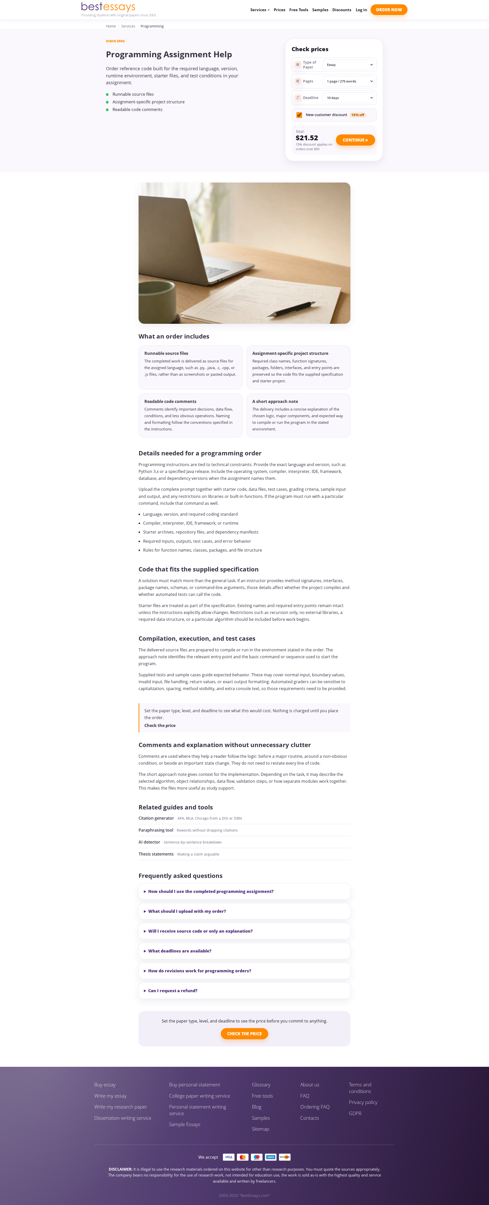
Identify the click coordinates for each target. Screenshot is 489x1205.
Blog (256, 1107)
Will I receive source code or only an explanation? (200, 931)
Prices (279, 10)
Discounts (341, 10)
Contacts (309, 1118)
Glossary (261, 1085)
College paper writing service (199, 1096)
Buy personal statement (194, 1085)
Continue (353, 140)
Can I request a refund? (172, 990)
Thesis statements (156, 854)
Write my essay (110, 1096)
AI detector (149, 842)
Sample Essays (184, 1124)
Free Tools (298, 10)
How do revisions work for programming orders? (199, 971)
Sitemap (260, 1129)
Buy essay (105, 1085)
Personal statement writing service (197, 1110)
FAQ (304, 1096)
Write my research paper (120, 1107)
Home (111, 26)
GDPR (355, 1113)
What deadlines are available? (179, 951)
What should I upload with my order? (187, 911)
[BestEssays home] (119, 7)
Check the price (159, 725)
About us (309, 1085)
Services (128, 26)
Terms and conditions (360, 1088)
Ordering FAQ (315, 1107)
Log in (361, 9)
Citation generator (156, 818)
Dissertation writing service (122, 1118)
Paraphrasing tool (156, 830)
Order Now (389, 9)
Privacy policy (363, 1102)
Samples (320, 10)
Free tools (262, 1096)
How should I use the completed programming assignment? (211, 891)
